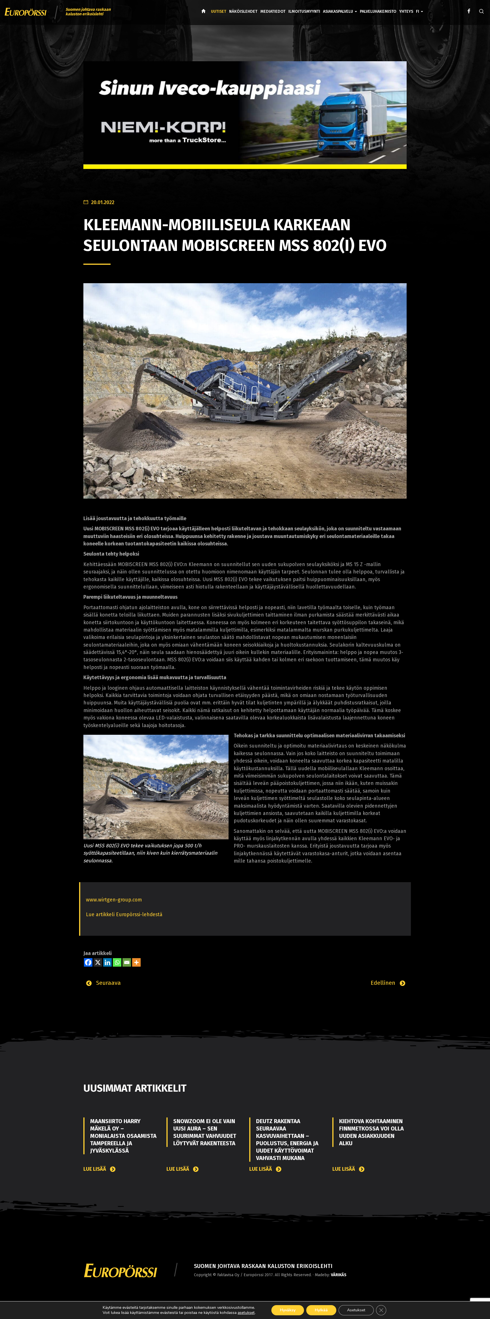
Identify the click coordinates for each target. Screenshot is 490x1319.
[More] (136, 962)
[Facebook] (88, 962)
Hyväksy (287, 1310)
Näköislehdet (243, 11)
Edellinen (384, 982)
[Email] (126, 962)
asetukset (246, 1312)
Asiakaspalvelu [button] (338, 11)
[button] (419, 7)
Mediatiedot (273, 11)
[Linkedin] (107, 962)
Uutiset (218, 11)
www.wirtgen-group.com (114, 900)
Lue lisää (95, 1169)
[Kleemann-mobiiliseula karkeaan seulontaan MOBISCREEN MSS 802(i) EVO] (245, 390)
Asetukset (356, 1310)
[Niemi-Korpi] (245, 119)
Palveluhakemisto (378, 11)
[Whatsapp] (117, 962)
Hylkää (321, 1310)
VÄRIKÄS (339, 1275)
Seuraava (107, 982)
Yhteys (406, 11)
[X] (98, 962)
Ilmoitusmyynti (304, 11)
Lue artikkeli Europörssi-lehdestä (124, 915)
